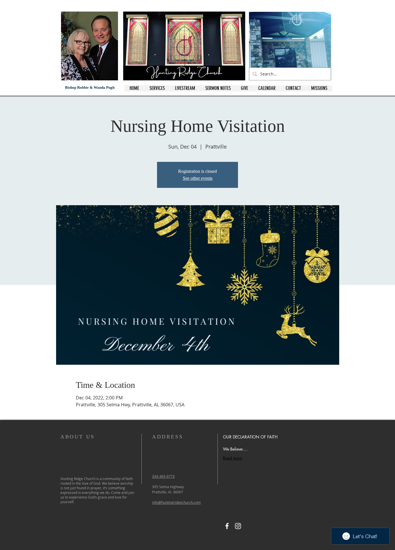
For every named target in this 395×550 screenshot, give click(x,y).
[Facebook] (227, 526)
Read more (232, 458)
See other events (198, 178)
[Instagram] (238, 526)
